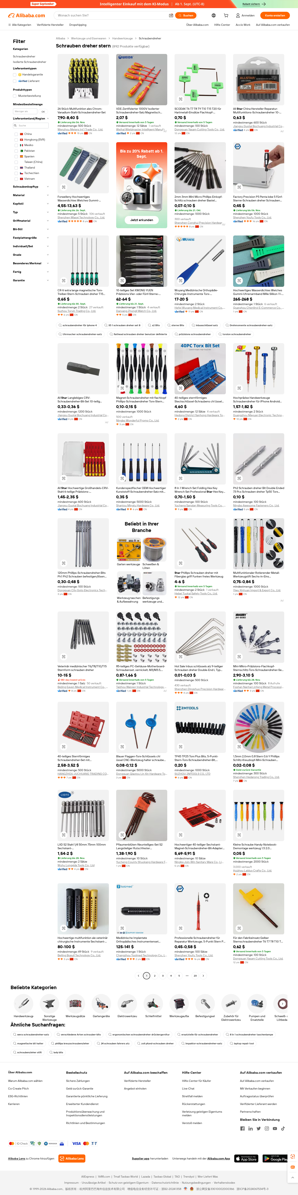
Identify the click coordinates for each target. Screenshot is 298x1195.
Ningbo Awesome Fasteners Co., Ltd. (256, 505)
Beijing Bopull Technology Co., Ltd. (79, 955)
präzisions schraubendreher (195, 334)
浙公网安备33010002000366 (215, 1189)
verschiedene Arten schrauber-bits (81, 1034)
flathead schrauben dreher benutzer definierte (140, 334)
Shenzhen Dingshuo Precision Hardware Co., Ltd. (200, 689)
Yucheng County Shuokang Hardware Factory (141, 862)
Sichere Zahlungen (78, 1080)
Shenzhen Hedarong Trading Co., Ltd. (256, 777)
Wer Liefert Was (208, 1176)
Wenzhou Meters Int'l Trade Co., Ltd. (80, 129)
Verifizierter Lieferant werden (258, 1104)
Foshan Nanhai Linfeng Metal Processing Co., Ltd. (258, 687)
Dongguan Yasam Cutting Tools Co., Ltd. (200, 129)
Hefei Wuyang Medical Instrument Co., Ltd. (200, 307)
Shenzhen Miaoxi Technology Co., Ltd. (81, 217)
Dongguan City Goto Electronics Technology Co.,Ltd (83, 590)
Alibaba (60, 38)
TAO (177, 1176)
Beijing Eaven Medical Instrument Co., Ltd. (83, 687)
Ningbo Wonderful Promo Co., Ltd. (137, 420)
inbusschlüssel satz (207, 325)
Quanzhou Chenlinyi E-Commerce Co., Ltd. (258, 307)
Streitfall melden (192, 1096)
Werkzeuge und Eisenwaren (88, 38)
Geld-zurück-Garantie (79, 1088)
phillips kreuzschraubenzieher (72, 1043)
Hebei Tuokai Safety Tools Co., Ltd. (196, 593)
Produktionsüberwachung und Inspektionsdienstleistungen (85, 1113)
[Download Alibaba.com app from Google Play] (276, 1158)
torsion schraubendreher (237, 334)
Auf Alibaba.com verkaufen (257, 1080)
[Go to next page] (203, 975)
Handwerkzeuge (122, 38)
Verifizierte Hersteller (137, 1080)
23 (195, 975)
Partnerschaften (250, 1111)
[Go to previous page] (138, 975)
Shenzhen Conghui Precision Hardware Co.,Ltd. (200, 222)
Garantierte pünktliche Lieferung (86, 1096)
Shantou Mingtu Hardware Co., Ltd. (138, 505)
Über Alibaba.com (20, 1072)
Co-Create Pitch (18, 1088)
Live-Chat (188, 1088)
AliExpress (87, 1176)
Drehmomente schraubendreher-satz (251, 325)
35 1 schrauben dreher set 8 (124, 325)
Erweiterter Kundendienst (82, 1104)
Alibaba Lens (16, 1158)
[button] (171, 15)
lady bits (58, 1052)
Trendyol (188, 1176)
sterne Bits (178, 325)
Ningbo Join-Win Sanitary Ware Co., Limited (200, 862)
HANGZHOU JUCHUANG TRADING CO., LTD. (83, 773)
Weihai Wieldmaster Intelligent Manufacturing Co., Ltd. (141, 129)
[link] (292, 1156)
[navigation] (31, 507)
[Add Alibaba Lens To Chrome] (71, 1158)
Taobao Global (162, 1176)
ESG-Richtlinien (18, 1096)
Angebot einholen (135, 1088)
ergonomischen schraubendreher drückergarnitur (141, 1034)
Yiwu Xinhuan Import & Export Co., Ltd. (257, 590)
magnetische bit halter (30, 1043)
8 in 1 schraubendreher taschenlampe (251, 1034)
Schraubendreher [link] (150, 38)
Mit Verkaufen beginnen (255, 1088)
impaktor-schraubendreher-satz (203, 1043)
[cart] (227, 16)
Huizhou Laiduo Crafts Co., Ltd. (252, 870)
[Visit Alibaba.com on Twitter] (258, 1128)
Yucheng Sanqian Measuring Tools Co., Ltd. (200, 505)
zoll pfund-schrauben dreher (157, 1043)
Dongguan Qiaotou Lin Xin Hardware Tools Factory (141, 773)
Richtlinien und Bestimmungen (85, 1123)
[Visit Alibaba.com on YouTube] (274, 1128)
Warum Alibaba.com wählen (25, 1080)
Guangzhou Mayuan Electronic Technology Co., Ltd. (258, 415)
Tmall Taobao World (126, 1176)
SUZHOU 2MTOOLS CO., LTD (192, 773)
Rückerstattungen (193, 1104)
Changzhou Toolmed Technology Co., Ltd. (141, 955)
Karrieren (14, 1104)
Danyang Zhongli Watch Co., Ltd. (136, 311)
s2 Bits (156, 325)
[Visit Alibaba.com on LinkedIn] (250, 1128)
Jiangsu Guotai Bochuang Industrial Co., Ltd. (258, 126)
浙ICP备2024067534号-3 (252, 1189)
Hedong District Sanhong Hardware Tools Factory (200, 415)
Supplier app (140, 1158)
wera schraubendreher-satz (33, 1034)
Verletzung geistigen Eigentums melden (202, 1113)
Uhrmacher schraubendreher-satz (82, 334)
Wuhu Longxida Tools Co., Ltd (76, 865)
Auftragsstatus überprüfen (257, 1096)
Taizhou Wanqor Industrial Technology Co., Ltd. (141, 687)
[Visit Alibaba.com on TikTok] (283, 1128)
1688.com (104, 1176)
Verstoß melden (192, 1123)
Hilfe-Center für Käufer (196, 1080)
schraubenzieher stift (29, 1052)
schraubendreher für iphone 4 (80, 325)
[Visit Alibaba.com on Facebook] (242, 1128)
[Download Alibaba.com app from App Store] (246, 1158)
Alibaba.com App (218, 1158)
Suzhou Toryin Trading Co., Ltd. (77, 311)
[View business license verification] (186, 1189)
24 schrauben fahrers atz (115, 1043)
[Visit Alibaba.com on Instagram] (266, 1128)
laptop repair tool (244, 1043)
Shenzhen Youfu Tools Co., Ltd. (252, 217)
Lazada (145, 1176)
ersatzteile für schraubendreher (199, 1034)
